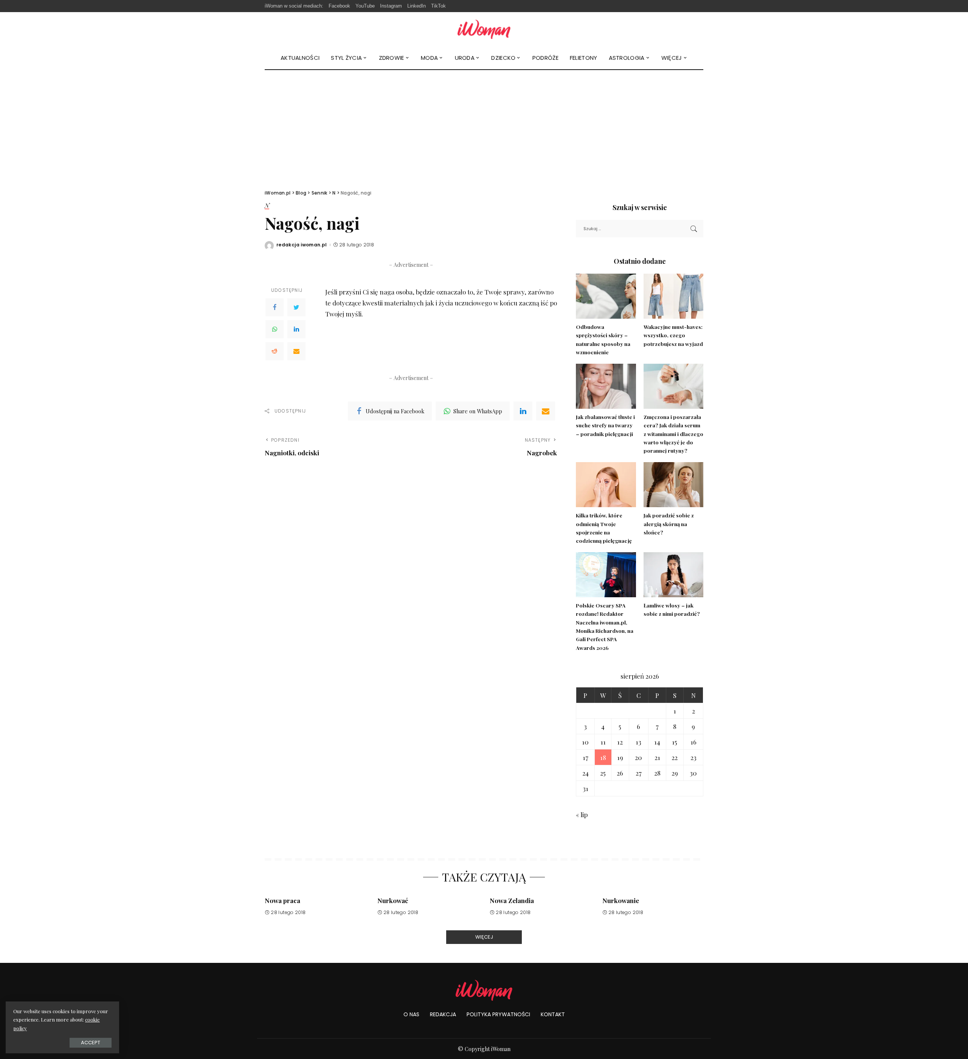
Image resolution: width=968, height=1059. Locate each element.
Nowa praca (282, 900)
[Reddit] (274, 351)
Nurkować (392, 900)
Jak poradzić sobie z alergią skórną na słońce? (669, 524)
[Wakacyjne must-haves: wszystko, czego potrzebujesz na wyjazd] (673, 296)
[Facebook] (274, 307)
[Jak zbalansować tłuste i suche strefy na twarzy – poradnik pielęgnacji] (606, 386)
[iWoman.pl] (484, 29)
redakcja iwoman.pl (301, 245)
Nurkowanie (620, 900)
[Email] (296, 351)
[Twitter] (296, 307)
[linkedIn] (522, 411)
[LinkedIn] (296, 329)
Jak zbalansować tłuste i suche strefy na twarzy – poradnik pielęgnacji (605, 425)
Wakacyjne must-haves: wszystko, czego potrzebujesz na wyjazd (673, 335)
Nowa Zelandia (512, 900)
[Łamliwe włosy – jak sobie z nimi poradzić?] (673, 574)
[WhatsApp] (274, 329)
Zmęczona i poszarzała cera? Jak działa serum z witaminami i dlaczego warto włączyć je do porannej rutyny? (673, 433)
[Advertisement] (484, 127)
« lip (582, 814)
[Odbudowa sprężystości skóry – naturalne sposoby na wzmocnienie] (606, 296)
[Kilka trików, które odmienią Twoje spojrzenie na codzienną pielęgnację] (606, 484)
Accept (90, 1042)
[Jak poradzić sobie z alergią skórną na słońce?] (673, 484)
